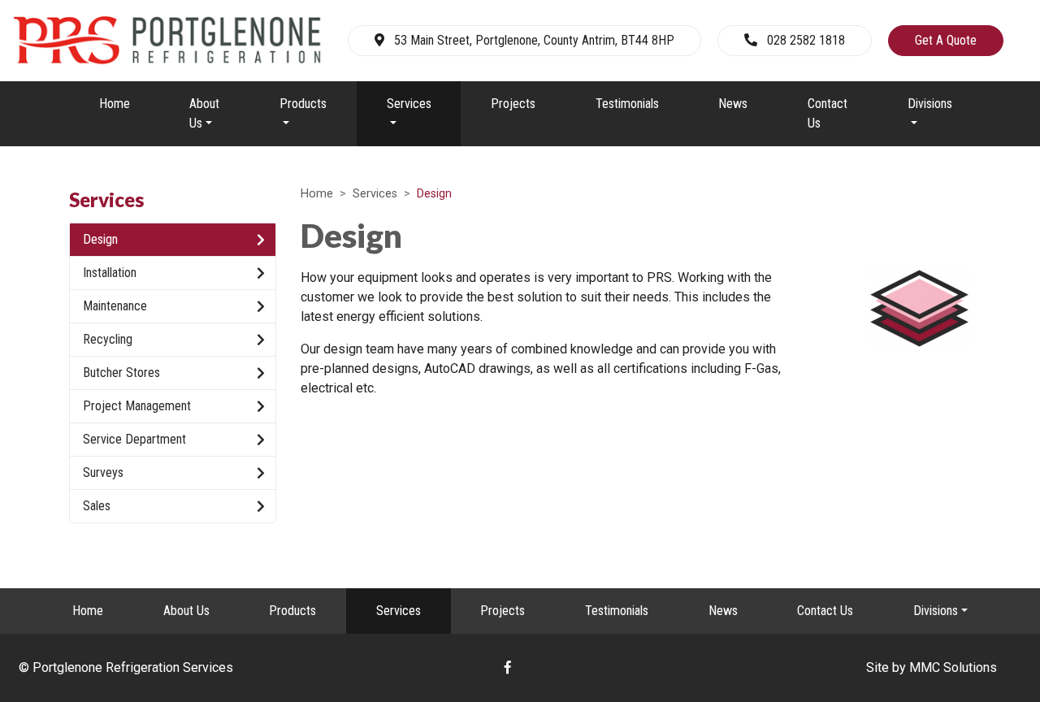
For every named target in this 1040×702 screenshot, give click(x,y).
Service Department (134, 439)
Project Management (137, 406)
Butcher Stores (121, 372)
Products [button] (303, 103)
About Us (186, 610)
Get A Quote (946, 40)
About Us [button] (204, 113)
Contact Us (827, 113)
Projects (513, 103)
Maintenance (115, 306)
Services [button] (409, 103)
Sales (96, 506)
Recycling (107, 339)
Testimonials (627, 103)
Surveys (103, 472)
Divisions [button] (930, 103)
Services (375, 194)
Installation (109, 272)
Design (100, 239)
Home (114, 103)
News (733, 103)
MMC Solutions (953, 667)
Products (292, 610)
